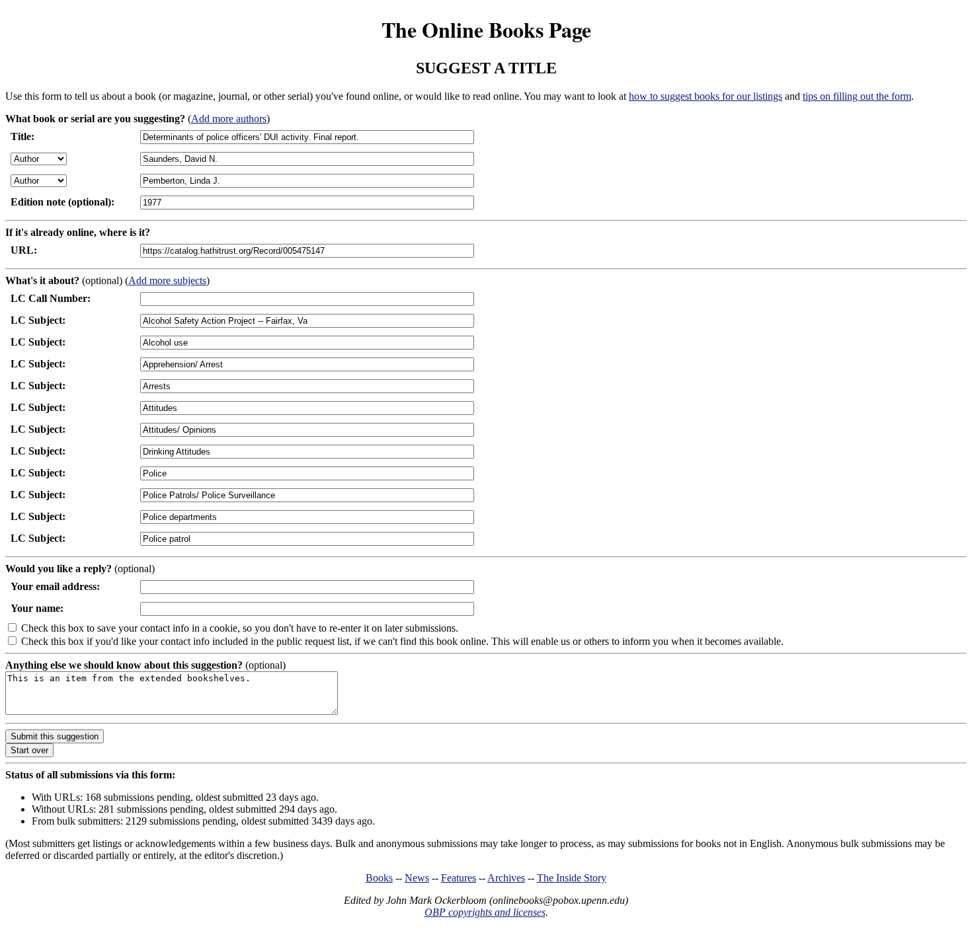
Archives (506, 877)
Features (458, 877)
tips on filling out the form (857, 96)
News (417, 877)
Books (379, 877)
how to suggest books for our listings (705, 96)
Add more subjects (167, 280)
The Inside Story (571, 877)
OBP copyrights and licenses (485, 912)
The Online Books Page (486, 29)
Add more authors (228, 118)
